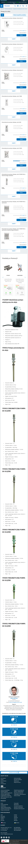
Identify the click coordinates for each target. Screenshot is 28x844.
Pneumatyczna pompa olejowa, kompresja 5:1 (12, 70)
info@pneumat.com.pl (8, 834)
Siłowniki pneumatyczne (19, 790)
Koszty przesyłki (17, 778)
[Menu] (26, 6)
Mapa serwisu (18, 840)
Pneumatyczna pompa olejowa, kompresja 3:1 (12, 44)
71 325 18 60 (4, 832)
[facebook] (1, 837)
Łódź (2, 815)
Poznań (15, 819)
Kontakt (10, 841)
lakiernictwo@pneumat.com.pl (15, 702)
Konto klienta (3, 781)
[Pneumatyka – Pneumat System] (7, 6)
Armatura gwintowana (5, 794)
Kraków (15, 815)
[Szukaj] (15, 6)
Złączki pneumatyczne (18, 792)
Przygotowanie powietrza (6, 795)
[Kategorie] (18, 6)
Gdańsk (2, 819)
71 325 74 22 (15, 737)
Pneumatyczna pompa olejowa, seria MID (11, 122)
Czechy (4, 822)
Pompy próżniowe (4, 804)
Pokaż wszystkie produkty (19, 15)
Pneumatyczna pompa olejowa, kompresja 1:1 (12, 18)
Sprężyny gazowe (4, 791)
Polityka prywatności (24, 840)
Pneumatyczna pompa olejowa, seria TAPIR (12, 148)
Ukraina (17, 822)
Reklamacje (16, 781)
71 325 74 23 (15, 749)
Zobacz (21, 35)
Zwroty (2, 779)
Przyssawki (16, 803)
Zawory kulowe (17, 795)
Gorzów (15, 816)
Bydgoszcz (3, 817)
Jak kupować (3, 778)
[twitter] (6, 837)
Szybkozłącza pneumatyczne (20, 794)
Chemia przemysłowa (5, 790)
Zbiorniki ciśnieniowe (18, 807)
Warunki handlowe (18, 779)
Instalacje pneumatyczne (6, 808)
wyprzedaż (5, 285)
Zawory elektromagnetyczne (6, 792)
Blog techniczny (17, 782)
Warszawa (3, 816)
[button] (2, 277)
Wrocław (2, 820)
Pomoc (2, 782)
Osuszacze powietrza (18, 806)
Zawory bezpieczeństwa (5, 807)
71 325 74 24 (15, 761)
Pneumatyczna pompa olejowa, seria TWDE (12, 96)
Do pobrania (3, 783)
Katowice (16, 817)
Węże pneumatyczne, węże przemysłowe (6, 797)
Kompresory (3, 806)
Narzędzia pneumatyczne (19, 808)
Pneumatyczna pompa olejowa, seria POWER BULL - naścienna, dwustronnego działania (14, 229)
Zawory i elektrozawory (19, 791)
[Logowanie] (20, 6)
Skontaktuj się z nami (13, 772)
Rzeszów (15, 820)
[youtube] (9, 837)
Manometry (16, 804)
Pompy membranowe (5, 810)
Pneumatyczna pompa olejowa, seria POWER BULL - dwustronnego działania (14, 175)
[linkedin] (4, 837)
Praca (10, 840)
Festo (2, 803)
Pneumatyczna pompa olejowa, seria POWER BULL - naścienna (14, 202)
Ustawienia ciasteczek (15, 841)
